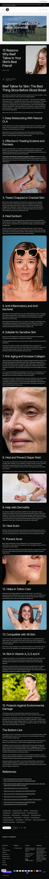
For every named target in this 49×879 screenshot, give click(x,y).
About (3, 848)
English (44, 871)
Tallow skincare (28, 819)
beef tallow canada (33, 810)
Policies (4, 862)
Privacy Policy (5, 854)
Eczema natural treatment (32, 812)
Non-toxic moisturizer (7, 817)
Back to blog (7, 827)
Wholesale (4, 864)
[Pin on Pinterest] (21, 828)
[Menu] (3, 9)
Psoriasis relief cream (35, 817)
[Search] (40, 9)
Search (3, 860)
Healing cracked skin (16, 815)
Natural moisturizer (25, 815)
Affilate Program (6, 850)
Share (15, 827)
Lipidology (34, 747)
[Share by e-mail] (25, 828)
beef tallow (26, 810)
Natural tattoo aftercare (36, 815)
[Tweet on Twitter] (23, 828)
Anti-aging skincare (7, 810)
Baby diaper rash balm (17, 810)
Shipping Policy (5, 856)
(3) (36, 158)
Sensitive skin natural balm (8, 819)
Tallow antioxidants (19, 819)
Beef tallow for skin (7, 812)
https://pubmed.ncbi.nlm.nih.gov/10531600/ (15, 804)
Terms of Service (6, 858)
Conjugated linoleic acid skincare (19, 812)
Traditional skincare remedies (9, 822)
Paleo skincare (26, 817)
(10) (29, 671)
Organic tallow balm (17, 817)
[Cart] (46, 9)
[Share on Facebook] (19, 828)
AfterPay (4, 852)
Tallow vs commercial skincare (39, 819)
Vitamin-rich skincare (21, 822)
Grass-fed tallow (6, 815)
